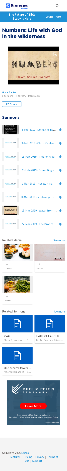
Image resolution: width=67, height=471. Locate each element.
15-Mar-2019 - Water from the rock (42, 210)
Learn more (53, 16)
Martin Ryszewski (13, 340)
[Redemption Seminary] (33, 402)
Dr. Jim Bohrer (43, 340)
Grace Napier (9, 92)
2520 (7, 336)
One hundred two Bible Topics (22, 368)
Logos (25, 452)
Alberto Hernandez (14, 371)
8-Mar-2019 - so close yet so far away (43, 197)
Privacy (39, 457)
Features (15, 457)
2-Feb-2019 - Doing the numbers (41, 129)
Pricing (28, 457)
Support (37, 461)
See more (59, 240)
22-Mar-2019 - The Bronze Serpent (42, 224)
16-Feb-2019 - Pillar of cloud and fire (43, 156)
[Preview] (60, 129)
